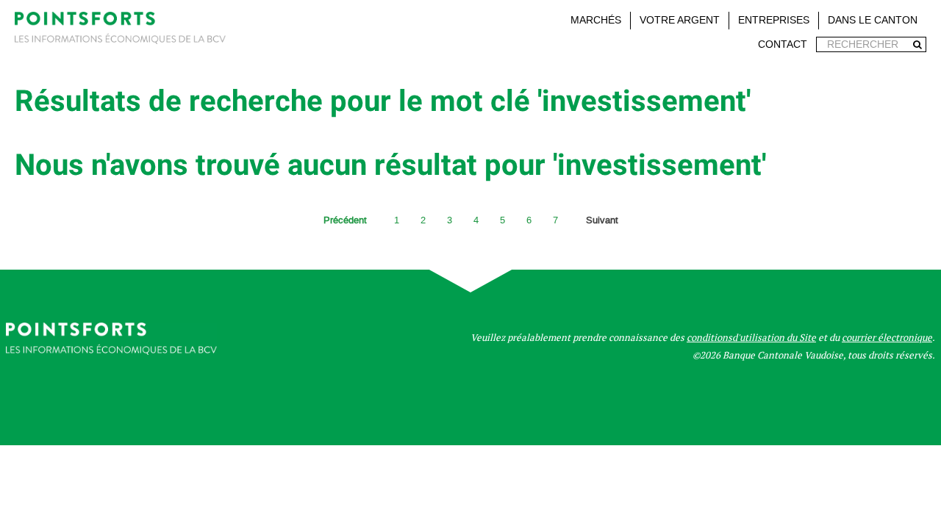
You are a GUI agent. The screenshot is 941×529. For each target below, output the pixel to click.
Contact (782, 44)
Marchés (595, 20)
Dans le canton (872, 20)
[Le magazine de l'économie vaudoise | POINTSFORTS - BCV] (120, 30)
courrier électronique (887, 337)
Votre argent (680, 20)
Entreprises (773, 20)
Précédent (345, 220)
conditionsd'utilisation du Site (751, 337)
